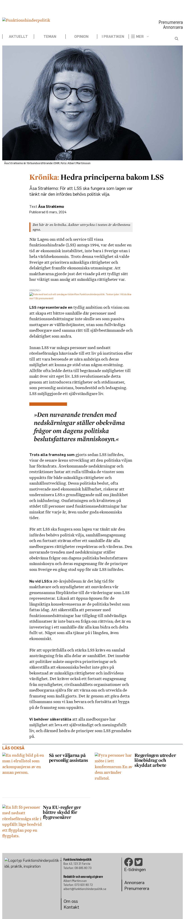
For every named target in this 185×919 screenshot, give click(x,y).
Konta (69, 907)
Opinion (81, 36)
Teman (50, 36)
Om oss (71, 901)
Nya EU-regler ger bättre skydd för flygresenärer (62, 812)
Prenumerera (171, 22)
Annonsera (173, 27)
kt (77, 907)
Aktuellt (18, 36)
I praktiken (113, 36)
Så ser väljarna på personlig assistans (69, 757)
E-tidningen (135, 869)
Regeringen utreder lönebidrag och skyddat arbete (155, 760)
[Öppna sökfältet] (176, 38)
